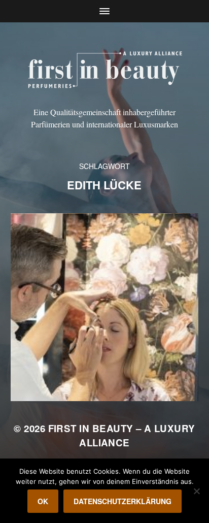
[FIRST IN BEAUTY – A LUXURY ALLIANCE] (104, 68)
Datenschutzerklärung (122, 501)
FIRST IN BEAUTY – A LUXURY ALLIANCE (121, 435)
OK (43, 501)
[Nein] (196, 491)
